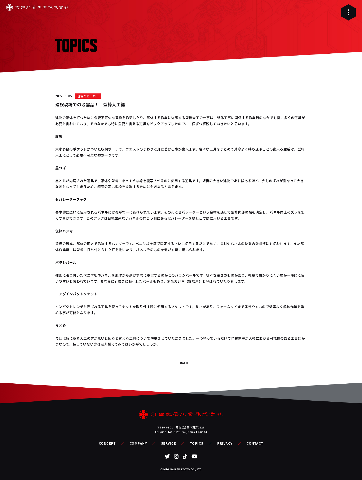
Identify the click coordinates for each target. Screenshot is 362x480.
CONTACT (255, 443)
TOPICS (196, 443)
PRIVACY (225, 443)
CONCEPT (107, 443)
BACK (184, 363)
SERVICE (168, 443)
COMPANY (138, 443)
